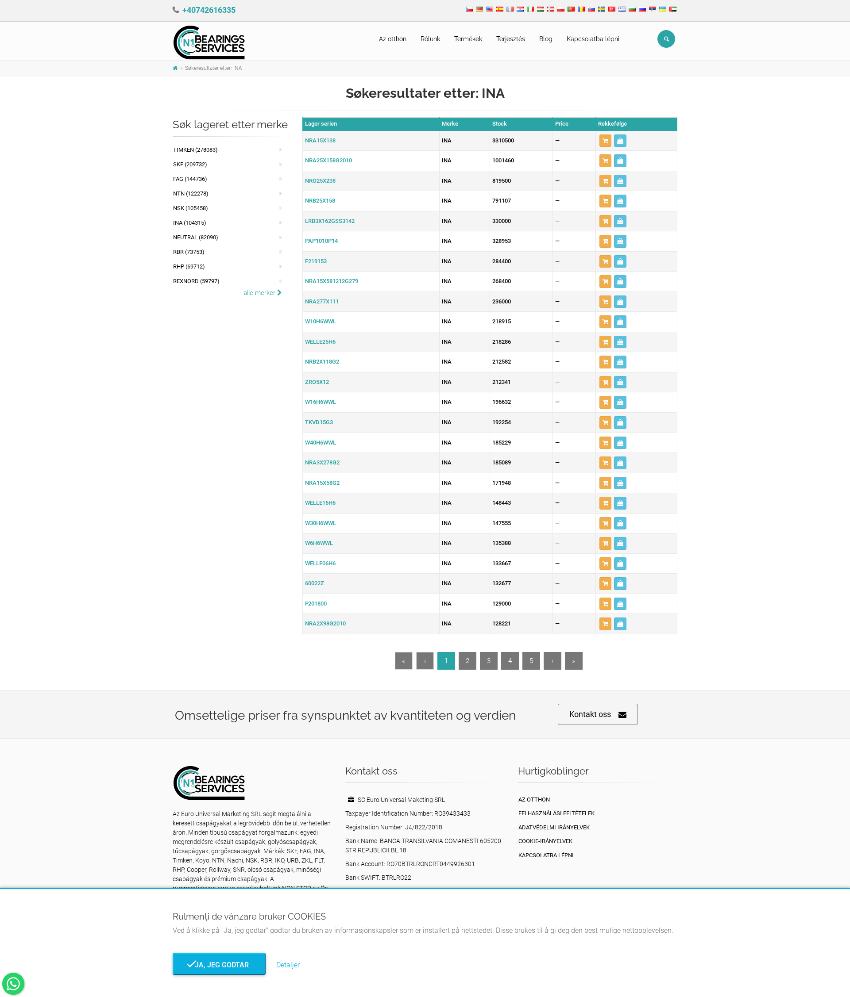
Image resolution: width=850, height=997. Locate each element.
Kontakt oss (590, 714)
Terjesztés (510, 38)
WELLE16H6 (320, 502)
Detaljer (288, 965)
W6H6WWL (319, 543)
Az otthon (392, 38)
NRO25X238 (320, 180)
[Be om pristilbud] (620, 140)
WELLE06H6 (320, 563)
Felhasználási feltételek (556, 813)
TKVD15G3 (319, 422)
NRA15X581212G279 (331, 281)
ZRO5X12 (317, 382)
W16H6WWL (320, 402)
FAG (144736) (190, 179)
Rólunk (430, 38)
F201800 (316, 603)
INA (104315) (189, 222)
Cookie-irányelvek (545, 841)
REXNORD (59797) (196, 281)
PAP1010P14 (321, 241)
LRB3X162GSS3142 (330, 221)
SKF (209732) (190, 164)
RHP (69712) (189, 266)
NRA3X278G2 (322, 462)
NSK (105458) (190, 208)
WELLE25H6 (320, 341)
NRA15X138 (320, 140)
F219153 (316, 261)
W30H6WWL (320, 523)
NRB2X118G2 (322, 361)
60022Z (314, 583)
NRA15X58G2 (322, 482)
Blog (545, 38)
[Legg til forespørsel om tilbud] (605, 140)
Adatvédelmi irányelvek (554, 827)
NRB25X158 (320, 200)
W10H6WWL (320, 321)
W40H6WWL (320, 442)
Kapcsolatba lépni (593, 38)
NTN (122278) (191, 193)
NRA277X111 (322, 301)
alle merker (260, 293)
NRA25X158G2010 (328, 160)
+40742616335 (209, 10)
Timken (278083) (195, 149)
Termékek (468, 38)
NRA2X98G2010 (325, 623)
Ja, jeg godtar (219, 965)
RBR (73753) (189, 252)
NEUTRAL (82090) (195, 237)
